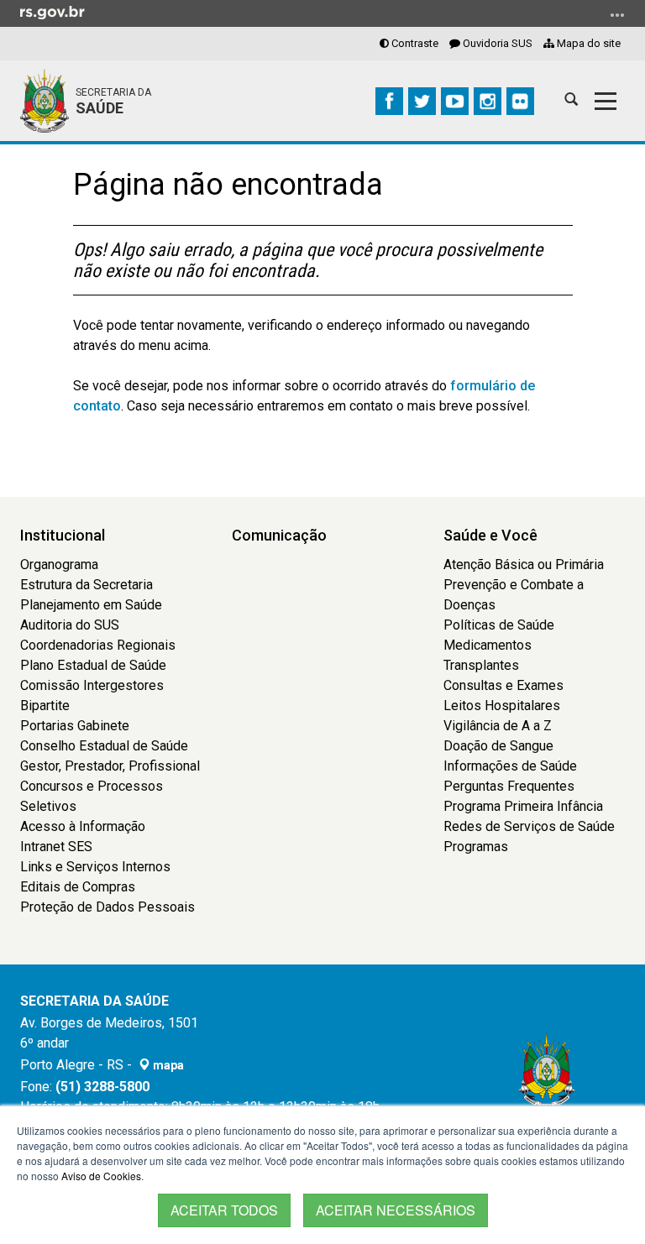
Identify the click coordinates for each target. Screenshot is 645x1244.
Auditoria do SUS (69, 625)
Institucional (62, 535)
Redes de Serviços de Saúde (529, 826)
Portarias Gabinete (74, 726)
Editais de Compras (77, 887)
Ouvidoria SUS (496, 43)
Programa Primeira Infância (523, 806)
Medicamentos (487, 645)
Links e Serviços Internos (95, 867)
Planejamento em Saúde (91, 605)
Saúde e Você (490, 535)
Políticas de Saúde (498, 625)
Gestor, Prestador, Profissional (110, 766)
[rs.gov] (52, 11)
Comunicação (279, 535)
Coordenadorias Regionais (98, 645)
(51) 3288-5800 (102, 1087)
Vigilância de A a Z (497, 726)
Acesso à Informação (82, 826)
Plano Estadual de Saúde (93, 665)
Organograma (59, 564)
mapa (167, 1065)
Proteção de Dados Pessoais (107, 907)
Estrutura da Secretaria (86, 585)
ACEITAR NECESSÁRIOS (395, 1210)
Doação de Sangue (498, 746)
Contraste (413, 43)
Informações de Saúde (510, 766)
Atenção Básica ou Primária (523, 564)
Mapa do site (587, 43)
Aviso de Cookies (101, 1175)
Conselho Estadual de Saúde (104, 746)
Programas (475, 847)
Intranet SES (56, 847)
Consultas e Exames (503, 685)
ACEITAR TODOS (224, 1210)
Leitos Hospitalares (501, 705)
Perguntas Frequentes (508, 786)
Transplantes (481, 665)
